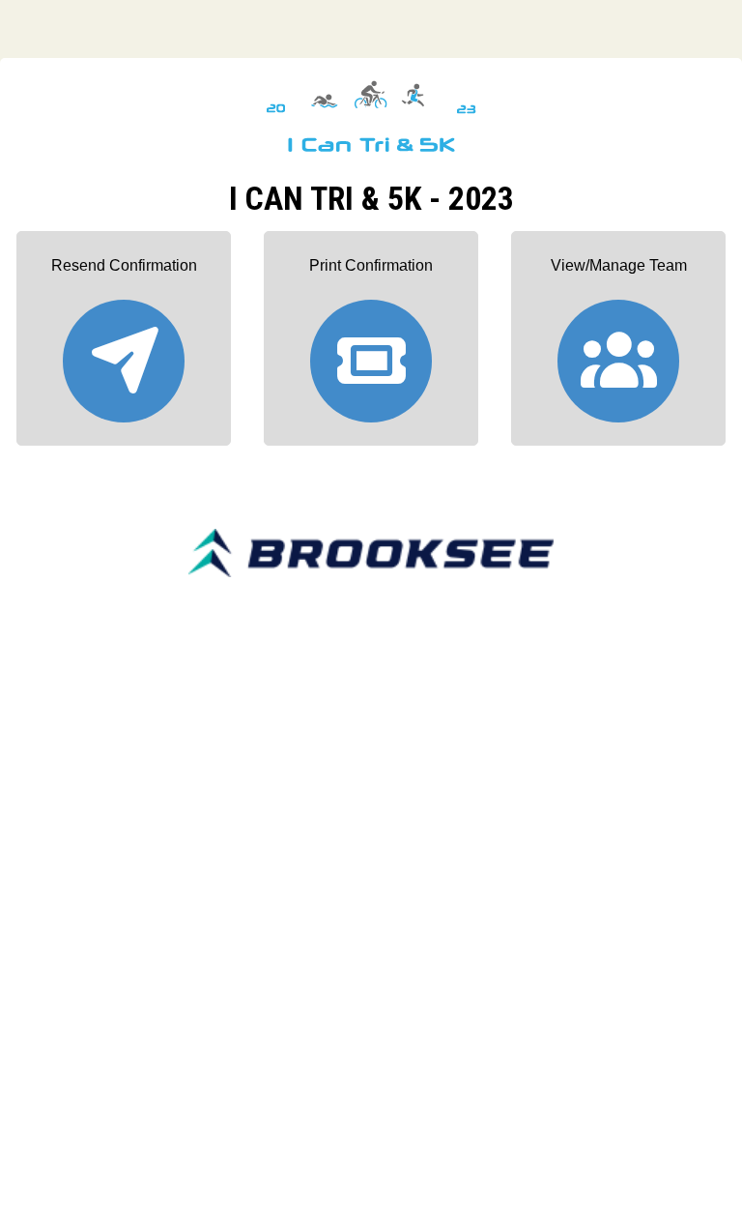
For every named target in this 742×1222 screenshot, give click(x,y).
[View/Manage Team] (618, 352)
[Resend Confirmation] (123, 352)
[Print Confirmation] (371, 352)
